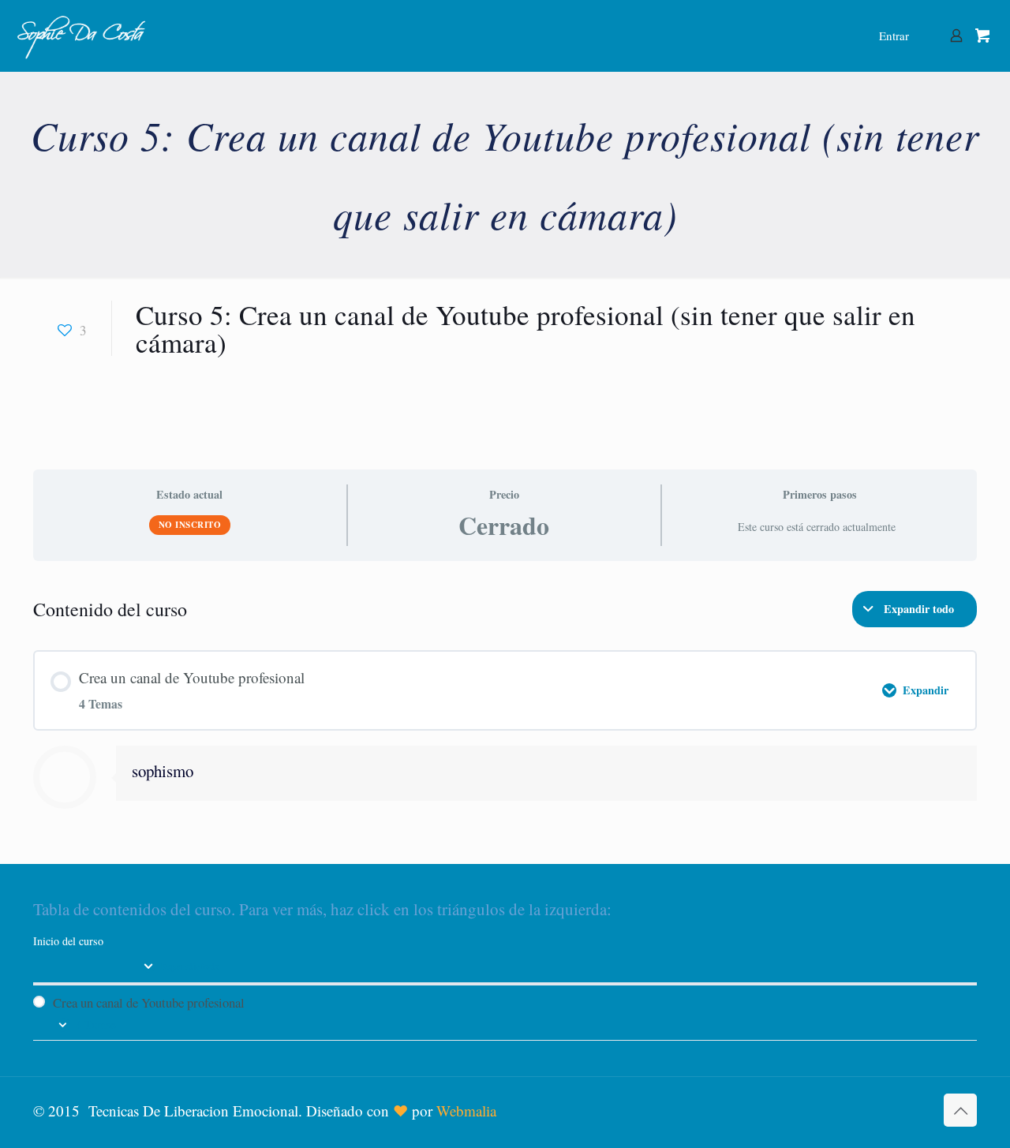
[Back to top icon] (960, 1110)
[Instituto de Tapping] (82, 35)
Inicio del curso (68, 940)
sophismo (162, 771)
